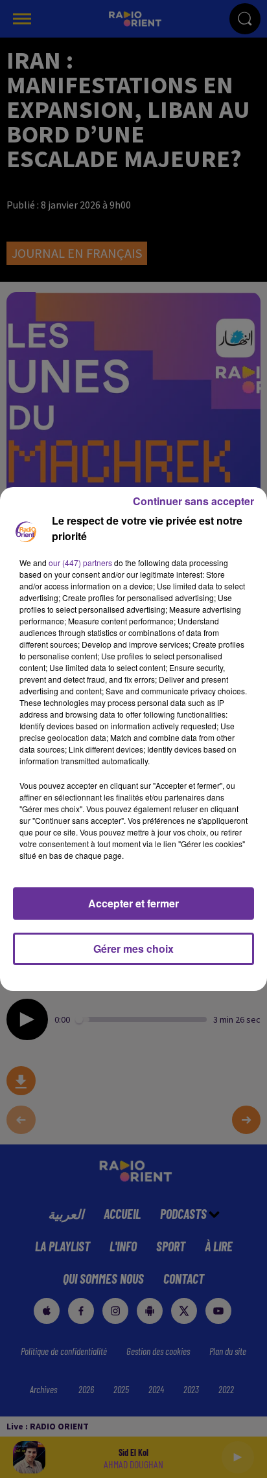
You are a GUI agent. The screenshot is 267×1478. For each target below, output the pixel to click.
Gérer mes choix (133, 948)
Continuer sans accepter (193, 501)
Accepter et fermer (133, 903)
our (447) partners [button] (80, 562)
